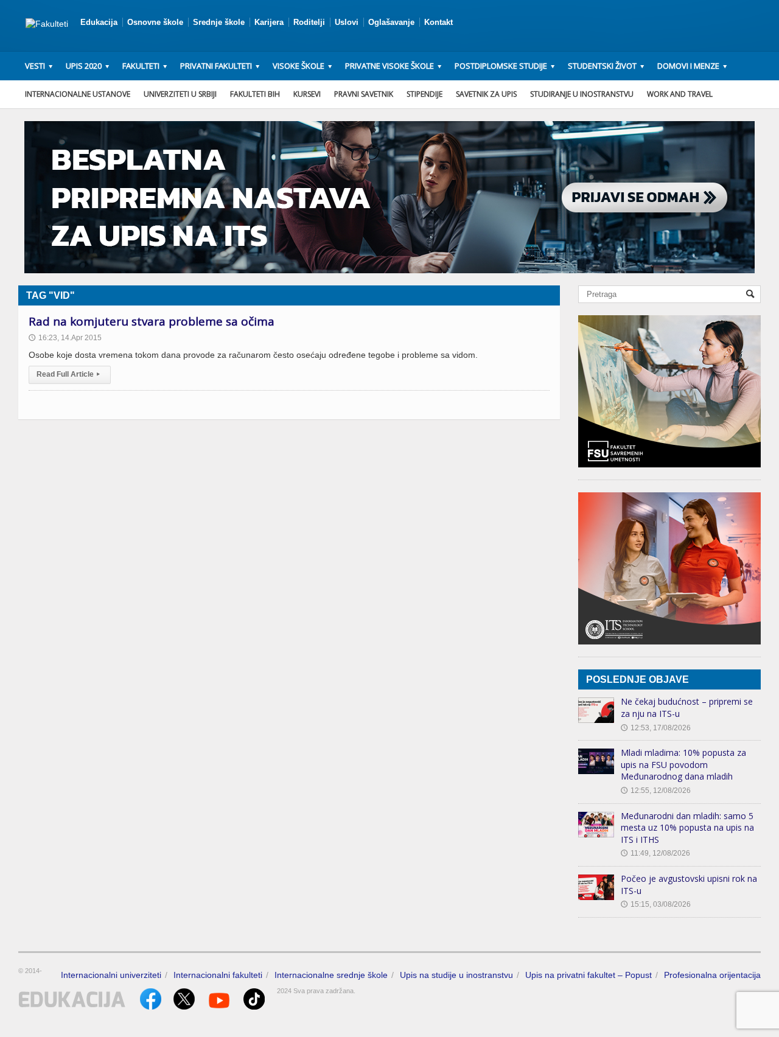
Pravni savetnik (363, 94)
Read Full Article (68, 374)
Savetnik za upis (486, 94)
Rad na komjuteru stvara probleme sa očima (151, 321)
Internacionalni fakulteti (217, 975)
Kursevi (307, 94)
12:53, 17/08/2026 (656, 728)
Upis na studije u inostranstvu (456, 975)
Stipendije (424, 94)
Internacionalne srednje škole (331, 975)
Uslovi (346, 22)
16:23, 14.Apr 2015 (65, 337)
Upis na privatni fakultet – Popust (588, 975)
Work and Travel (680, 94)
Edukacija (98, 22)
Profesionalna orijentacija (712, 975)
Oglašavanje (391, 22)
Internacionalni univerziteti (111, 975)
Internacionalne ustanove (77, 94)
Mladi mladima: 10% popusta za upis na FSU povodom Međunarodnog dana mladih (683, 764)
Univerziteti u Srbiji (180, 94)
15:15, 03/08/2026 (656, 904)
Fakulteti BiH (255, 94)
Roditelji (309, 22)
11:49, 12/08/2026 (655, 853)
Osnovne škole (155, 22)
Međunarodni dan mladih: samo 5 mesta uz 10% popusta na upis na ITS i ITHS (687, 827)
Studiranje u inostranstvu (582, 94)
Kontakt (438, 22)
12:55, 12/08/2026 (656, 790)
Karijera (269, 22)
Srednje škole (219, 22)
